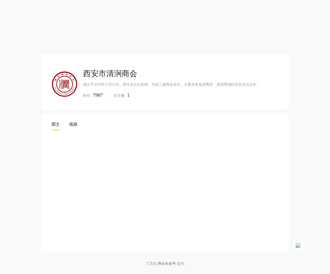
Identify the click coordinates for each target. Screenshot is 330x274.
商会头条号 (167, 263)
